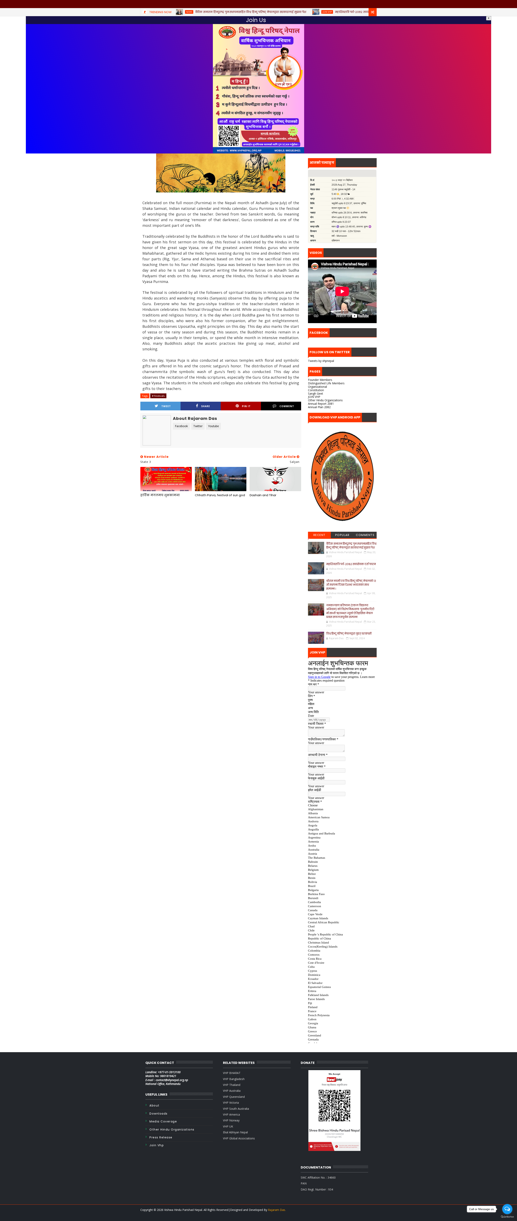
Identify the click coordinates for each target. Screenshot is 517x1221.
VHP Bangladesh (234, 1079)
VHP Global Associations (239, 1138)
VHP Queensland (234, 1097)
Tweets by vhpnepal (321, 361)
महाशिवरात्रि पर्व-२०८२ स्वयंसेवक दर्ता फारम (351, 564)
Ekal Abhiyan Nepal (235, 1132)
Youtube (213, 426)
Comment (287, 406)
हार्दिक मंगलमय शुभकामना (160, 495)
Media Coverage (163, 1121)
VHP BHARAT (232, 1073)
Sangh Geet (315, 393)
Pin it (246, 406)
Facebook (181, 426)
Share (205, 406)
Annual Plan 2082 (319, 407)
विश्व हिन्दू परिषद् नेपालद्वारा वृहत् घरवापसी (349, 634)
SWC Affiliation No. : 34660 (318, 1177)
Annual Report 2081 (321, 404)
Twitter (198, 426)
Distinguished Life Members (326, 383)
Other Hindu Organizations (325, 400)
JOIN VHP (314, 397)
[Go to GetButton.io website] (507, 1217)
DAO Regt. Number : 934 (317, 1189)
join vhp (156, 1145)
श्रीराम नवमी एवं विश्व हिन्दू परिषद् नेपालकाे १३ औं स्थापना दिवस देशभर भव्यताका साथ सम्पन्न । (351, 585)
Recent (319, 535)
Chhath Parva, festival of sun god (220, 495)
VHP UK (228, 1126)
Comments (365, 535)
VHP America (231, 1114)
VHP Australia (232, 1091)
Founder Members (320, 380)
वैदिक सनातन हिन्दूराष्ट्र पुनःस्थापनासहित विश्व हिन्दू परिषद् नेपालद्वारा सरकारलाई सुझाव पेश (351, 546)
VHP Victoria (231, 1102)
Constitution (316, 390)
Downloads (158, 1114)
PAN (304, 1183)
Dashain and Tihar (263, 495)
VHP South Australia (236, 1109)
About (154, 1105)
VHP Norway (231, 1120)
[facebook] (373, 1215)
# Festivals (158, 396)
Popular (342, 535)
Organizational (317, 387)
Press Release (160, 1137)
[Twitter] (366, 1215)
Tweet (166, 406)
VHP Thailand (231, 1085)
